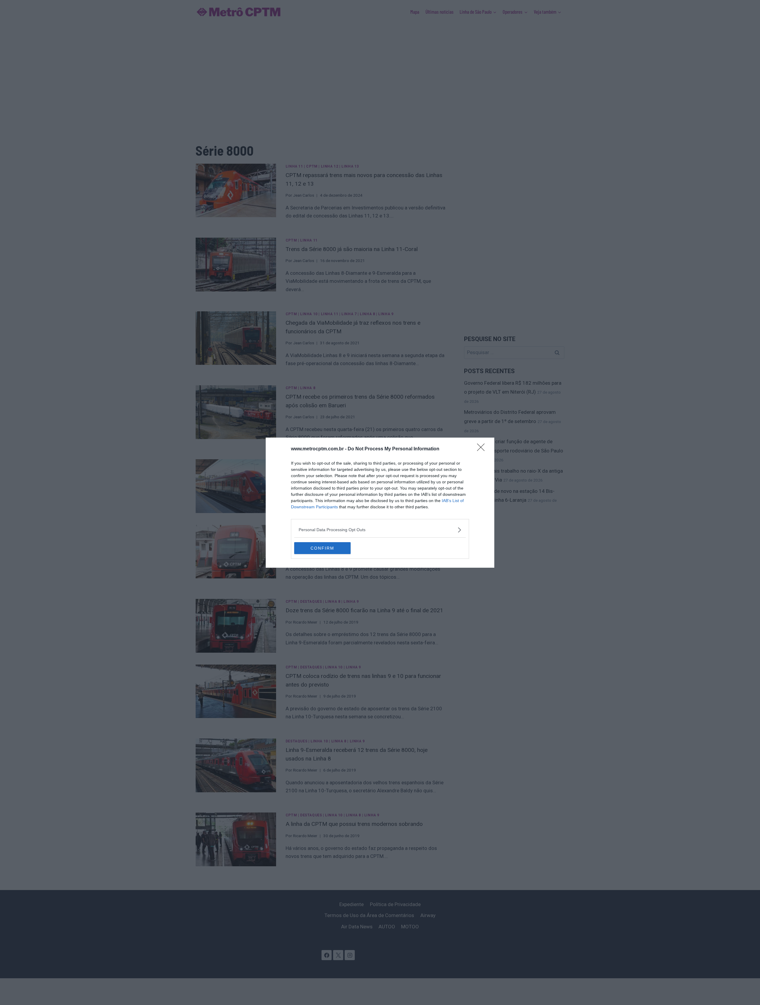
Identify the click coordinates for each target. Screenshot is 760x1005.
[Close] (482, 449)
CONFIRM (322, 548)
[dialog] (380, 503)
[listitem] (380, 530)
